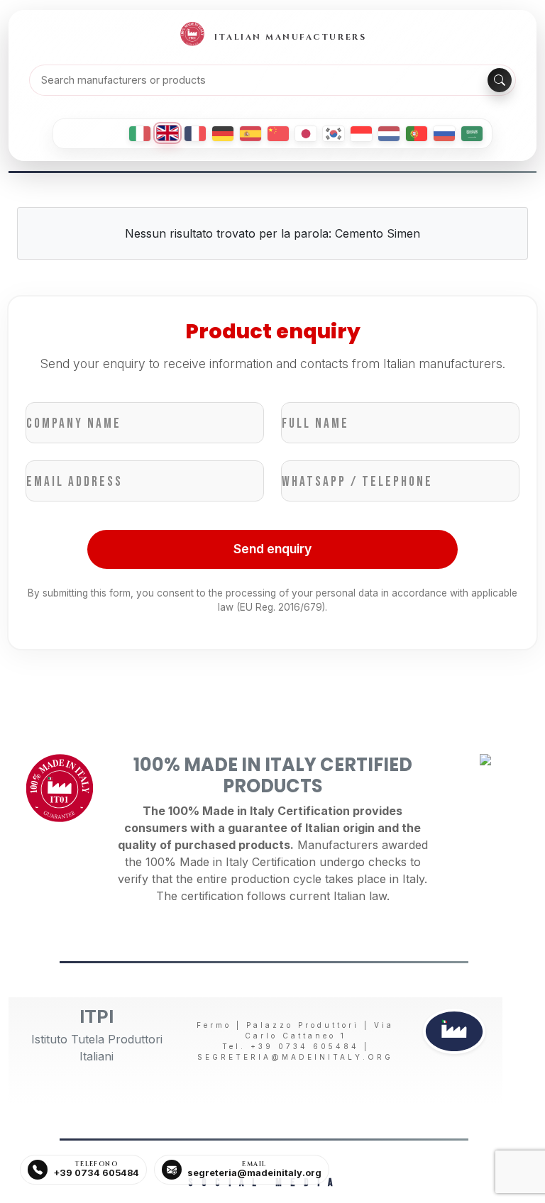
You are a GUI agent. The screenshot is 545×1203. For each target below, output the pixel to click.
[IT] (139, 134)
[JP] (305, 134)
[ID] (361, 134)
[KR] (333, 134)
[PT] (416, 134)
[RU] (444, 134)
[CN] (278, 134)
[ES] (250, 134)
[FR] (195, 134)
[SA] (472, 134)
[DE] (222, 134)
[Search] (500, 80)
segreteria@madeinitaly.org (295, 1057)
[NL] (389, 134)
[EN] (167, 133)
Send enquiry (272, 548)
